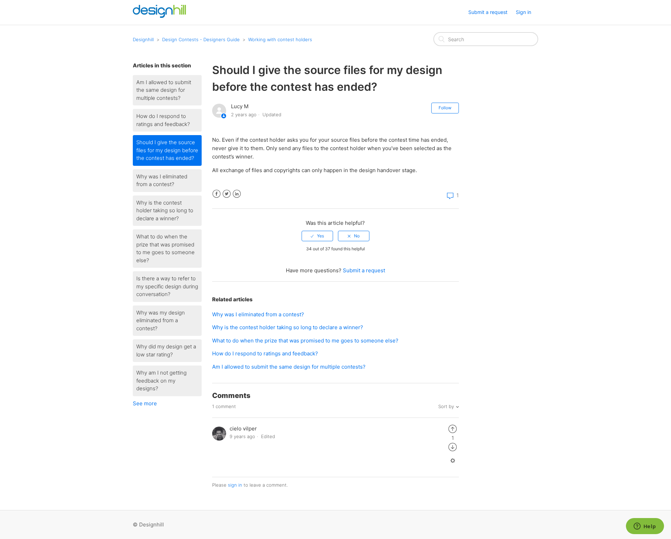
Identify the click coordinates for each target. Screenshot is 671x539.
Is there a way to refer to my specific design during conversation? (167, 286)
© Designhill (148, 524)
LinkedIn (236, 194)
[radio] (317, 236)
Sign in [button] (523, 12)
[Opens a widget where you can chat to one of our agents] (645, 527)
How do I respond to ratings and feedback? (163, 120)
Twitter (226, 194)
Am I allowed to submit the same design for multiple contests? (163, 90)
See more (145, 403)
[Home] (159, 16)
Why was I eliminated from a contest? (161, 180)
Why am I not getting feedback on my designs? (161, 380)
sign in (235, 485)
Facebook (216, 194)
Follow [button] (445, 107)
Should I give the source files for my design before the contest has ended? (167, 150)
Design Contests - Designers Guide (201, 39)
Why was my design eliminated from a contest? (160, 320)
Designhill (143, 39)
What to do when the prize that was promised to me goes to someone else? (165, 248)
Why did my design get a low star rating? (166, 350)
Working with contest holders (280, 39)
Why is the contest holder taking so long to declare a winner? (164, 210)
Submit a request (487, 12)
